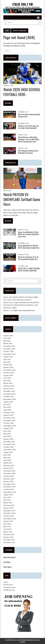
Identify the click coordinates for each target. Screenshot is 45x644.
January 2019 (8, 508)
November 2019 (9, 487)
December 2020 (9, 471)
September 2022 (9, 426)
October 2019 (8, 489)
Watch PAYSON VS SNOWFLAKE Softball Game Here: (21, 199)
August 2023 (8, 402)
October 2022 (8, 423)
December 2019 (9, 484)
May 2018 (7, 526)
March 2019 (7, 502)
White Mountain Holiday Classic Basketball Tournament (28, 151)
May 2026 (7, 341)
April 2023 (7, 410)
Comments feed (9, 587)
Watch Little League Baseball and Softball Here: (21, 302)
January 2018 (8, 537)
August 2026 (8, 335)
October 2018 (8, 516)
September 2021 (9, 449)
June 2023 (7, 407)
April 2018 (7, 529)
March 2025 (7, 365)
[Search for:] (18, 50)
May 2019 (7, 500)
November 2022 (9, 420)
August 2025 (8, 357)
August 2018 (8, 521)
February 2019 (8, 505)
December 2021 (9, 441)
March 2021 (7, 463)
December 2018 (9, 510)
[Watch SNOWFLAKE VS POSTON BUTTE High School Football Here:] (9, 247)
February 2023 (8, 412)
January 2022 (8, 439)
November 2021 (9, 444)
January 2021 (8, 468)
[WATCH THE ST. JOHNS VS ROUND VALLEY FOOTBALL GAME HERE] (9, 270)
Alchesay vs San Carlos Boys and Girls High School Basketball (28, 127)
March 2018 (7, 532)
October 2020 (8, 476)
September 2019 (9, 492)
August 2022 (8, 428)
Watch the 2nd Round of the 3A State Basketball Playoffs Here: (28, 258)
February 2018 (8, 534)
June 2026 (7, 338)
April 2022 (7, 436)
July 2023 (6, 404)
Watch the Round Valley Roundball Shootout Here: (29, 115)
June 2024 (7, 378)
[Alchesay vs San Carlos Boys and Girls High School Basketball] (9, 128)
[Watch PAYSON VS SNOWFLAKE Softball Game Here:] (22, 187)
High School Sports (9, 557)
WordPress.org (9, 590)
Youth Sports (7, 567)
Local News (6, 562)
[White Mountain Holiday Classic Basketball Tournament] (9, 153)
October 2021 (8, 447)
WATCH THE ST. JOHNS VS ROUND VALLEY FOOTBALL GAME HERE (29, 269)
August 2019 (8, 494)
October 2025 (8, 351)
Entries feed (7, 584)
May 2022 (7, 434)
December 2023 (9, 391)
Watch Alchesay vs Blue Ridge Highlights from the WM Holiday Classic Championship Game (28, 139)
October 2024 (8, 372)
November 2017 (9, 542)
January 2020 (8, 481)
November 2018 (9, 513)
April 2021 (7, 460)
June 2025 (7, 359)
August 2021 (8, 452)
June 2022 (7, 431)
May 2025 (7, 362)
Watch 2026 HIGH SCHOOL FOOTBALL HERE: (21, 92)
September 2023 (9, 399)
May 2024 (7, 380)
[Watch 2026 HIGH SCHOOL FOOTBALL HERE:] (22, 82)
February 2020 (8, 479)
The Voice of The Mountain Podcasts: (17, 300)
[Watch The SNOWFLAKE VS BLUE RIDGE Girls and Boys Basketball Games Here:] (9, 234)
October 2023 (8, 396)
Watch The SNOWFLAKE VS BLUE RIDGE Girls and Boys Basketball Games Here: (28, 234)
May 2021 (7, 457)
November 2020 (9, 473)
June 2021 (7, 455)
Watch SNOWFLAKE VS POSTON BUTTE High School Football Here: (28, 246)
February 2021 (8, 465)
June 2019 (7, 497)
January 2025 (8, 367)
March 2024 (7, 383)
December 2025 (9, 346)
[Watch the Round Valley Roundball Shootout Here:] (9, 116)
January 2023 (8, 415)
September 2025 (9, 354)
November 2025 (9, 349)
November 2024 (9, 370)
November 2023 (9, 394)
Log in (5, 582)
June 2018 (7, 524)
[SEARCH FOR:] (22, 22)
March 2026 (7, 343)
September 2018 (9, 518)
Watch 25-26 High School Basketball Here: (19, 310)
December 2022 (9, 418)
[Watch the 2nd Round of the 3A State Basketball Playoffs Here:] (9, 259)
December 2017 (9, 540)
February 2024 (8, 386)
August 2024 (8, 375)
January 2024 (8, 388)
